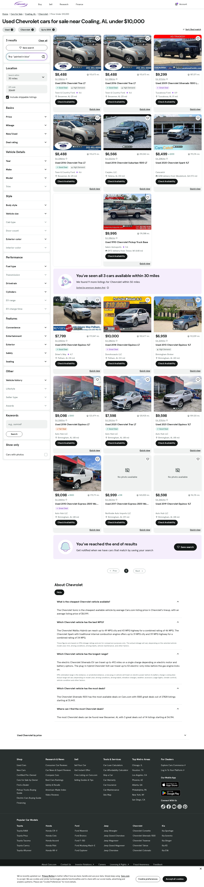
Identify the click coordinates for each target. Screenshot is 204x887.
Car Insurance (109, 785)
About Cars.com (49, 864)
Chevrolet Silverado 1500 (144, 835)
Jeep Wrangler (110, 830)
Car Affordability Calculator (115, 770)
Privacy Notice (48, 876)
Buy (40, 4)
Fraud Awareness (141, 864)
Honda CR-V (51, 830)
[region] (102, 876)
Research (64, 4)
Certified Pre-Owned (26, 775)
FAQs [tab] (59, 592)
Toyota (20, 825)
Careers (102, 864)
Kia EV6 (165, 850)
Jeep (106, 825)
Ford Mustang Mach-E (85, 845)
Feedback (157, 864)
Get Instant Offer (82, 770)
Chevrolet (43, 14)
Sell (50, 4)
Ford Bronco (80, 835)
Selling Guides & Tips (83, 780)
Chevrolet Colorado (142, 850)
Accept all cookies (175, 879)
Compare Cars (52, 775)
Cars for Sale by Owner (27, 780)
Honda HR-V (51, 850)
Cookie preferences (148, 879)
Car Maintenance (111, 789)
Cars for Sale (17, 14)
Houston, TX (137, 770)
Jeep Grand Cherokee (114, 835)
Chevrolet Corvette (142, 830)
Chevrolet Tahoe (140, 845)
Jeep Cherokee (111, 850)
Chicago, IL (137, 765)
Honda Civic (51, 835)
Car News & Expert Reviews (58, 770)
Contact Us (66, 864)
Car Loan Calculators (113, 765)
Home (5, 14)
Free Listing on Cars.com (85, 775)
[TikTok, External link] (163, 806)
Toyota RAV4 (22, 830)
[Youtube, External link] (174, 806)
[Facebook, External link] (169, 806)
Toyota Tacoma (23, 840)
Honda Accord (52, 840)
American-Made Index (56, 789)
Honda (49, 825)
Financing (21, 802)
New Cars (21, 770)
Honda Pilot (51, 845)
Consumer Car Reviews (56, 765)
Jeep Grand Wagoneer (114, 845)
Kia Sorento (167, 835)
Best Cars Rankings (54, 780)
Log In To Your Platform (171, 770)
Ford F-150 (80, 840)
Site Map (107, 794)
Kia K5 (164, 845)
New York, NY (138, 794)
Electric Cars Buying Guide (29, 798)
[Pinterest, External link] (185, 806)
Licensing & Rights (118, 864)
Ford (77, 825)
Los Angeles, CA (139, 775)
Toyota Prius (22, 835)
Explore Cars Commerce (172, 765)
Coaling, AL (30, 14)
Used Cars (21, 765)
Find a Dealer (23, 785)
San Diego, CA (138, 799)
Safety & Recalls (53, 785)
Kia (163, 825)
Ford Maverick (81, 830)
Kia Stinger (167, 840)
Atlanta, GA (137, 785)
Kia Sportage (167, 830)
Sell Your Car (80, 765)
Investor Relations (83, 864)
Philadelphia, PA (139, 789)
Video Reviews (52, 794)
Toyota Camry (23, 845)
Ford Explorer (81, 850)
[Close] (200, 868)
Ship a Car (108, 775)
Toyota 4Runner (24, 850)
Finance (79, 4)
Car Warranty (109, 780)
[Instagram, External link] (179, 806)
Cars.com (125, 876)
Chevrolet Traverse (141, 840)
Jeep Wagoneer (111, 840)
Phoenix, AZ (137, 780)
